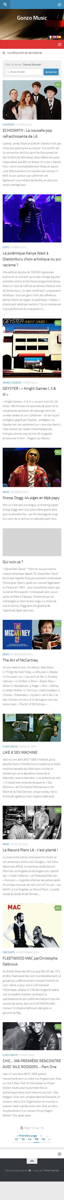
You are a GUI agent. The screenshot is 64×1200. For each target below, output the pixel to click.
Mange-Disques (12, 382)
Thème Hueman (51, 1170)
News (6, 491)
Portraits (9, 124)
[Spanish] (59, 37)
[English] (55, 37)
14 (29, 1139)
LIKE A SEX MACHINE (20, 752)
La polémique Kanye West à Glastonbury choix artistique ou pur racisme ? (32, 259)
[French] (50, 37)
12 (16, 1139)
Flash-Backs (10, 746)
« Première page (27, 1135)
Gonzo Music (32, 17)
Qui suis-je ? (13, 562)
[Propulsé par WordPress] (29, 1170)
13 (23, 1139)
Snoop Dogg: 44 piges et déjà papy (31, 497)
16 (43, 1139)
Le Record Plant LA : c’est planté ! (30, 850)
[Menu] (59, 4)
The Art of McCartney (20, 660)
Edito (6, 247)
